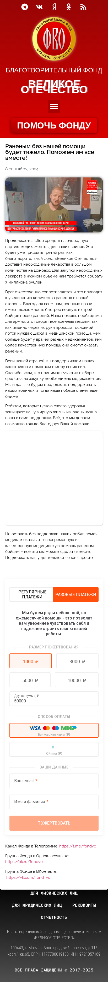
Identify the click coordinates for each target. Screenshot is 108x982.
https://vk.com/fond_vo (28, 877)
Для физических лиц (54, 893)
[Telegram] (24, 7)
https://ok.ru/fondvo (24, 861)
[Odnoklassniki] (68, 7)
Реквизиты (84, 905)
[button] (54, 106)
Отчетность (54, 917)
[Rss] (83, 7)
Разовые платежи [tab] (75, 594)
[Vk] (39, 7)
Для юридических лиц (37, 905)
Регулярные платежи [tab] (32, 594)
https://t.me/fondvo (77, 846)
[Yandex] (54, 7)
